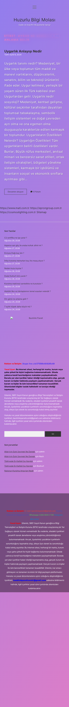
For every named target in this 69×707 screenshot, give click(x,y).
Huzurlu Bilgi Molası (34, 19)
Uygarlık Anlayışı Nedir (23, 51)
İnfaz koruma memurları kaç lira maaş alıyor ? (24, 260)
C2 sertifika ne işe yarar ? (15, 238)
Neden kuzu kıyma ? (13, 268)
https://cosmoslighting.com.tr (18, 212)
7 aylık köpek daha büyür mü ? (18, 306)
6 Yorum (37, 191)
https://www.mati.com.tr (14, 208)
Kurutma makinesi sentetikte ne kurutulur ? (23, 283)
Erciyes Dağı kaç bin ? (14, 253)
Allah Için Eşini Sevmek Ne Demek (19, 451)
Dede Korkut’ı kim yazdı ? (15, 276)
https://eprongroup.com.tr (46, 208)
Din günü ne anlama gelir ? (16, 299)
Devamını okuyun (17, 192)
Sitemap (42, 212)
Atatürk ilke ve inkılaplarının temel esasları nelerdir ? (27, 291)
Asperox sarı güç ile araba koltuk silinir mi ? (23, 245)
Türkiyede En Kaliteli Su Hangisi (18, 461)
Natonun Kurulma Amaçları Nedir (19, 471)
